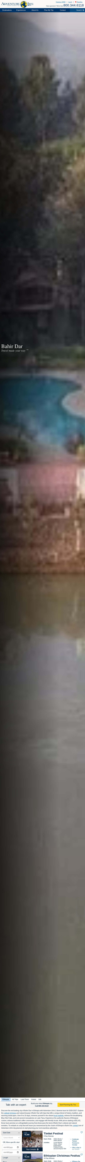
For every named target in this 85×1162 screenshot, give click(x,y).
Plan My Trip (48, 10)
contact (75, 1125)
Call (42, 1106)
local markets (59, 1115)
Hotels (33, 1099)
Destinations (7, 10)
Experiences (21, 10)
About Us (35, 10)
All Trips (15, 1099)
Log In (70, 2)
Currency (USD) (60, 2)
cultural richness (10, 1113)
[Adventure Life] (17, 3)
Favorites (79, 2)
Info (40, 1099)
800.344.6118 (73, 5)
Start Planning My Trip (68, 1105)
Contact (63, 10)
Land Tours (25, 1099)
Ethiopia (5, 1099)
